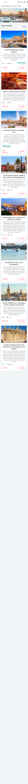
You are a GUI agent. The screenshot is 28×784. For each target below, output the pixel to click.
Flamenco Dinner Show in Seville (14, 92)
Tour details (21, 68)
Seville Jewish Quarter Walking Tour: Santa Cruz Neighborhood (14, 177)
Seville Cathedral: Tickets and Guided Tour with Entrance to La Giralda (14, 347)
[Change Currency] (22, 2)
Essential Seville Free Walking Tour (14, 131)
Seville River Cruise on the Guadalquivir (14, 263)
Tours (15, 6)
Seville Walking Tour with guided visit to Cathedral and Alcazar (14, 304)
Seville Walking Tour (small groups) (14, 51)
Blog (19, 6)
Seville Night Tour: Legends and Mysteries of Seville (14, 219)
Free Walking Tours (7, 6)
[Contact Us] (25, 2)
